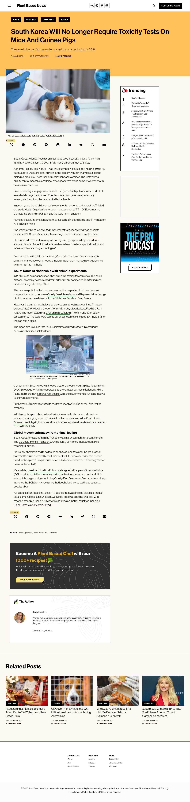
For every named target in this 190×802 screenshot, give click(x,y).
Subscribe (92, 763)
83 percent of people (48, 393)
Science (64, 19)
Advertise (92, 767)
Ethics (16, 19)
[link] (99, 5)
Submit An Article (73, 767)
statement (92, 234)
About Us (92, 759)
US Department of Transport (34, 441)
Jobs (69, 763)
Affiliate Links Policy (115, 763)
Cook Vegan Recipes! (29, 580)
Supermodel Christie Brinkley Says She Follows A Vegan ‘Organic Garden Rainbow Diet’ (161, 712)
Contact (70, 759)
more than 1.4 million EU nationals (45, 470)
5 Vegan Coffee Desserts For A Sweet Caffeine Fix (142, 137)
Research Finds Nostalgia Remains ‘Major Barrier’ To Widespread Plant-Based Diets (141, 126)
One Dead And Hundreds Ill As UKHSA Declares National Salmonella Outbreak (114, 712)
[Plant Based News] (9, 6)
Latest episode (141, 267)
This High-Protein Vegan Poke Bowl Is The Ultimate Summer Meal (141, 157)
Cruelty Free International (61, 294)
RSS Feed (112, 767)
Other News (48, 19)
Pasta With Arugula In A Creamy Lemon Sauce (140, 104)
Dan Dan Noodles (138, 98)
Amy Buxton (18, 56)
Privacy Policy (114, 759)
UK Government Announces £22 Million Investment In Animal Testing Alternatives (71, 712)
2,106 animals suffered (58, 312)
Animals (57, 704)
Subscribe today (170, 5)
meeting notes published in (37, 501)
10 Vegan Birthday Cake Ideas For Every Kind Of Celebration (142, 146)
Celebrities (149, 704)
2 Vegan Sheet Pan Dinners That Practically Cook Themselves (142, 114)
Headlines (31, 19)
